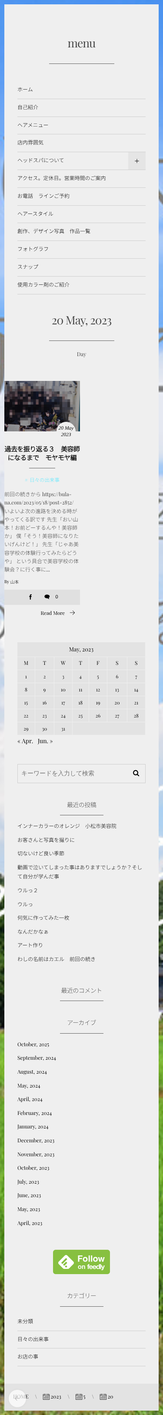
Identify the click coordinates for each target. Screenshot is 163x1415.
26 (98, 715)
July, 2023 (28, 1181)
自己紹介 (27, 107)
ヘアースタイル (35, 213)
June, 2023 (29, 1195)
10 (63, 689)
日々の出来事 (45, 480)
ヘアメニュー (32, 125)
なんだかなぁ (33, 931)
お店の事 (27, 1356)
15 (26, 702)
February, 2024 (34, 1113)
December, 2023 (35, 1140)
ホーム (25, 89)
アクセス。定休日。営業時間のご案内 (61, 178)
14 (136, 689)
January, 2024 (32, 1126)
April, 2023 (29, 1223)
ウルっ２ (27, 890)
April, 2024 (30, 1099)
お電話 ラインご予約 (43, 196)
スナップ (27, 267)
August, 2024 (32, 1071)
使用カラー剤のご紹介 (43, 284)
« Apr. (25, 741)
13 (117, 689)
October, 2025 (33, 1044)
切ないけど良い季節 (40, 853)
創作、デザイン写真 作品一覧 (53, 231)
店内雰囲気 (30, 142)
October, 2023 (33, 1168)
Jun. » (45, 741)
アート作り (30, 945)
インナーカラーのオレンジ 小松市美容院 (66, 826)
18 (80, 702)
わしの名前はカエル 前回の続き (56, 959)
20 (117, 702)
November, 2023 (35, 1154)
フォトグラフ (33, 249)
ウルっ (25, 904)
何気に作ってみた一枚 (43, 917)
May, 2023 (28, 1209)
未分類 (25, 1321)
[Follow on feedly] (81, 1269)
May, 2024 (28, 1085)
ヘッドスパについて (40, 160)
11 (80, 689)
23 (44, 715)
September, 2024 (36, 1058)
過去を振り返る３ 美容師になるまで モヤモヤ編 (42, 453)
